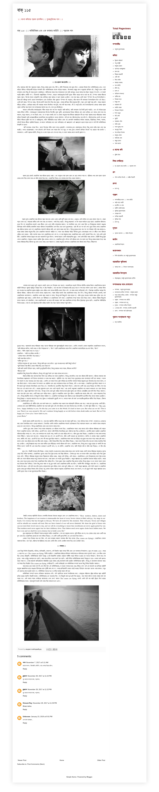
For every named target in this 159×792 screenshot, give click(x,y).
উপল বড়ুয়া (117, 113)
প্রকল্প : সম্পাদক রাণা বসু (121, 302)
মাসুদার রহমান (118, 66)
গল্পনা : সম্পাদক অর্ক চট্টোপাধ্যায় (123, 311)
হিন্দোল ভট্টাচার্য (118, 60)
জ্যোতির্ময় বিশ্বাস (119, 244)
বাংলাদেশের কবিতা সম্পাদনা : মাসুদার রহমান (126, 292)
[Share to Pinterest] (56, 649)
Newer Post (22, 760)
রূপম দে (117, 91)
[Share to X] (52, 649)
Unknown (26, 716)
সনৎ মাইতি (117, 85)
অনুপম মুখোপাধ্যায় (119, 49)
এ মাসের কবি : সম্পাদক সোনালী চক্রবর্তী (125, 308)
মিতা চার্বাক (118, 80)
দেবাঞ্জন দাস (118, 213)
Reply (25, 669)
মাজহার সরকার (118, 82)
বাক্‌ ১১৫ (24, 10)
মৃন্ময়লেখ (25, 676)
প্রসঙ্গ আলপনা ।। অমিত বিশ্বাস (124, 233)
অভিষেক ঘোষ (118, 138)
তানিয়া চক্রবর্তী (119, 216)
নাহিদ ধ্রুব (117, 124)
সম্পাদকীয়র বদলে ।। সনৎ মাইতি (124, 200)
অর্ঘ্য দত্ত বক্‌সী (119, 202)
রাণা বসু (117, 188)
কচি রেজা (117, 116)
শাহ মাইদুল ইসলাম (120, 132)
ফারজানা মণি (118, 104)
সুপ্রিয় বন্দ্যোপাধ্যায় (120, 211)
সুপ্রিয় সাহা (118, 219)
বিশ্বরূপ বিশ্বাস (119, 110)
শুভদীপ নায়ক (118, 107)
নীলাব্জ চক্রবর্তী (119, 74)
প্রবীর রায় (117, 96)
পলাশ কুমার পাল (119, 127)
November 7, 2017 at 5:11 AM (37, 662)
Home (62, 760)
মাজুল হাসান (118, 141)
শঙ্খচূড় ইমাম (118, 129)
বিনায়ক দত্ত (118, 99)
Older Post (101, 760)
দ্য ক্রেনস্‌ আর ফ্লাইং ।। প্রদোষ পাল (125, 166)
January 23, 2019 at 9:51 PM (41, 716)
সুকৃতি (116, 118)
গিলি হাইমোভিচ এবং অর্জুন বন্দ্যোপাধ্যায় (125, 255)
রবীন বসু (117, 88)
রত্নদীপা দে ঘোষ (119, 205)
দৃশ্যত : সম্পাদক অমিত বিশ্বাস (123, 305)
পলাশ (24, 662)
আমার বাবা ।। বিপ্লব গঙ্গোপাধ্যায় (124, 267)
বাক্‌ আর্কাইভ (118, 322)
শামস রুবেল (118, 143)
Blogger (89, 777)
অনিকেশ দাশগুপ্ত (119, 93)
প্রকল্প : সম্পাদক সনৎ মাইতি (122, 300)
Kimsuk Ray (27, 703)
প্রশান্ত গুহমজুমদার (120, 69)
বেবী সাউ (117, 77)
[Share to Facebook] (54, 649)
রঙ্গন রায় (117, 71)
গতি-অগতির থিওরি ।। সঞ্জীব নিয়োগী (125, 177)
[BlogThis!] (50, 649)
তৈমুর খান (117, 102)
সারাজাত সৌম (118, 121)
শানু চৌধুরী (117, 63)
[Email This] (47, 649)
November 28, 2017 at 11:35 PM (45, 703)
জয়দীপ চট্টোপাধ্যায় (120, 208)
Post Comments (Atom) (36, 764)
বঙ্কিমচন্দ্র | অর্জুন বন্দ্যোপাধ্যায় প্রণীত (125, 278)
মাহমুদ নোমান (118, 135)
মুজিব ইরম (117, 155)
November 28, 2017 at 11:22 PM (40, 676)
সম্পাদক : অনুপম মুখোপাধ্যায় (122, 289)
